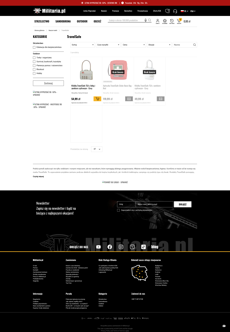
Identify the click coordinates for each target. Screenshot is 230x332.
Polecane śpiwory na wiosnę (75, 299)
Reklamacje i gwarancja (74, 281)
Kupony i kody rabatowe (41, 308)
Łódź (156, 274)
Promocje (115, 10)
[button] (192, 11)
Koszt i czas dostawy (73, 266)
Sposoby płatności (72, 274)
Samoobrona (103, 301)
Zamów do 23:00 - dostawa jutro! (77, 268)
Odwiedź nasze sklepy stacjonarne (146, 260)
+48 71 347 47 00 (137, 299)
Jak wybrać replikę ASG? (74, 301)
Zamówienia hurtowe (40, 272)
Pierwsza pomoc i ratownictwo (49, 65)
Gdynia (157, 268)
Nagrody (36, 281)
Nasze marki (53, 30)
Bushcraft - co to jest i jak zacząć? (77, 306)
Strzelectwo (103, 299)
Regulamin (36, 299)
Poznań (157, 276)
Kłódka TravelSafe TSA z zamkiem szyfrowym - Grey (148, 87)
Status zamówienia (72, 272)
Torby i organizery (44, 57)
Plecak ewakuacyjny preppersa (76, 308)
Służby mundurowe (39, 274)
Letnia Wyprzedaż (89, 10)
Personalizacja (143, 10)
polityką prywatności (144, 210)
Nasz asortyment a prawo (41, 306)
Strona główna (39, 30)
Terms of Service (119, 331)
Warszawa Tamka (161, 283)
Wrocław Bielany (161, 285)
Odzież (101, 306)
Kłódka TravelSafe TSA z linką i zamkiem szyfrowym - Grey (83, 87)
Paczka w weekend (72, 270)
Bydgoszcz (158, 266)
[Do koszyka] (97, 98)
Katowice (158, 270)
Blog (154, 246)
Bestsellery (128, 10)
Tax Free (69, 283)
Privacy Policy (105, 331)
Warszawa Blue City (162, 281)
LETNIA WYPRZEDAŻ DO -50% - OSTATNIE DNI (101, 3)
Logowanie (102, 272)
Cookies (35, 301)
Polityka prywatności (40, 304)
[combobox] (130, 20)
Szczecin (158, 279)
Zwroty (68, 279)
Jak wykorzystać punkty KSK (108, 268)
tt (139, 246)
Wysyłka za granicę (72, 276)
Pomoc (35, 268)
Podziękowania (38, 279)
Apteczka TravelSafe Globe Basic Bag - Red (118, 87)
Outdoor (101, 304)
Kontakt (35, 270)
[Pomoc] (175, 11)
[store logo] (49, 11)
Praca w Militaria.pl (39, 276)
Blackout (40, 69)
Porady (69, 293)
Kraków (157, 272)
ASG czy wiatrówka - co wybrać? (77, 304)
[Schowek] (164, 21)
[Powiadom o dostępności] (129, 98)
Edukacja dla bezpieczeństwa (49, 47)
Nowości (104, 10)
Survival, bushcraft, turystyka (49, 61)
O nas (35, 266)
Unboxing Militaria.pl (105, 270)
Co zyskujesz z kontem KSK (108, 266)
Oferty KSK (157, 10)
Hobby (39, 73)
